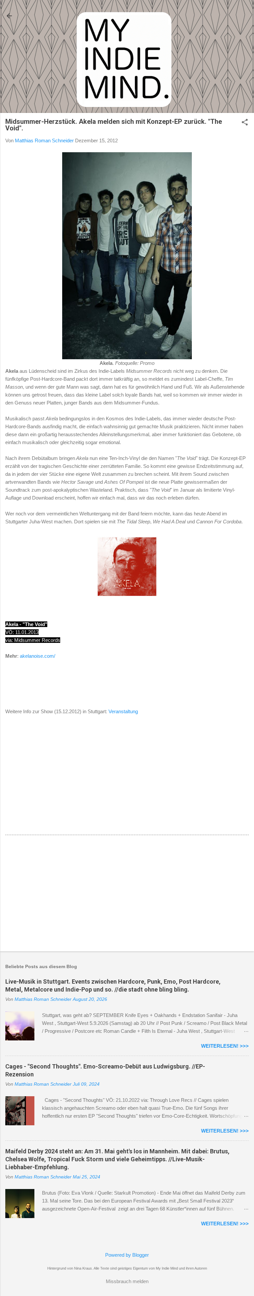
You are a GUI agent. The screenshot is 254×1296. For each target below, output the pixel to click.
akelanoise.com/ (37, 656)
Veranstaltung (123, 711)
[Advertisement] (127, 894)
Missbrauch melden (127, 1281)
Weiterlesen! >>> (225, 1046)
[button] (245, 122)
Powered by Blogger (127, 1255)
